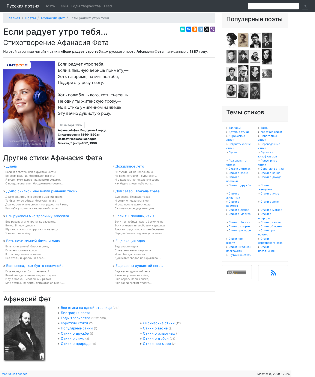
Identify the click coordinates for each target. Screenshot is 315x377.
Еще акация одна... (131, 241)
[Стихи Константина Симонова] (243, 91)
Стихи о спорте (239, 226)
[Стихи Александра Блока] (243, 40)
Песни (233, 152)
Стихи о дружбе (75, 333)
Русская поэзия (23, 6)
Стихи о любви (156, 338)
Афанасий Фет (52, 18)
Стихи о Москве (239, 213)
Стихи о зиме (72, 338)
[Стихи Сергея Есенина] (243, 56)
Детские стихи (239, 131)
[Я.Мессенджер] (182, 29)
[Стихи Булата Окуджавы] (267, 73)
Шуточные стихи (240, 255)
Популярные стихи (77, 328)
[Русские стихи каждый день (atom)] (273, 274)
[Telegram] (200, 29)
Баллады (235, 127)
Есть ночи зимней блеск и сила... (34, 241)
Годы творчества (86, 6)
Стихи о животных (159, 333)
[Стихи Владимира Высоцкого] (255, 40)
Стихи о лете (270, 201)
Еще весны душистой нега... (139, 265)
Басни (264, 127)
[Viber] (212, 29)
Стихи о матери (271, 209)
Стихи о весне (155, 328)
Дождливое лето (130, 166)
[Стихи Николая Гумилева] (267, 40)
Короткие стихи (74, 323)
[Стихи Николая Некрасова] (255, 73)
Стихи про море (157, 343)
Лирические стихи (159, 323)
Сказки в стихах (239, 168)
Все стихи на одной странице (86, 307)
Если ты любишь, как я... (136, 216)
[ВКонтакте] (188, 29)
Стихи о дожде (271, 177)
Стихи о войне (270, 173)
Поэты (50, 6)
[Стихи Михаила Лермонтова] (267, 56)
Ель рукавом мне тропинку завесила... (39, 216)
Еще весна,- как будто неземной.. (34, 265)
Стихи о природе (75, 343)
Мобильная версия (14, 374)
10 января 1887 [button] (71, 125)
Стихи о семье (270, 222)
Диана (11, 166)
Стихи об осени (271, 226)
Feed (108, 6)
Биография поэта (75, 313)
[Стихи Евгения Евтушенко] (231, 56)
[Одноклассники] (194, 29)
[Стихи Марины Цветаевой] (255, 91)
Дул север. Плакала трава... (139, 191)
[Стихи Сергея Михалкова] (243, 73)
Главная (13, 18)
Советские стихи (272, 168)
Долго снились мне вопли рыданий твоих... (43, 191)
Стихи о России (239, 222)
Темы (63, 6)
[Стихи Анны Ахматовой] (231, 40)
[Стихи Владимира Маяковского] (231, 73)
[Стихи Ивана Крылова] (255, 56)
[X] (206, 29)
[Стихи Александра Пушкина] (231, 91)
